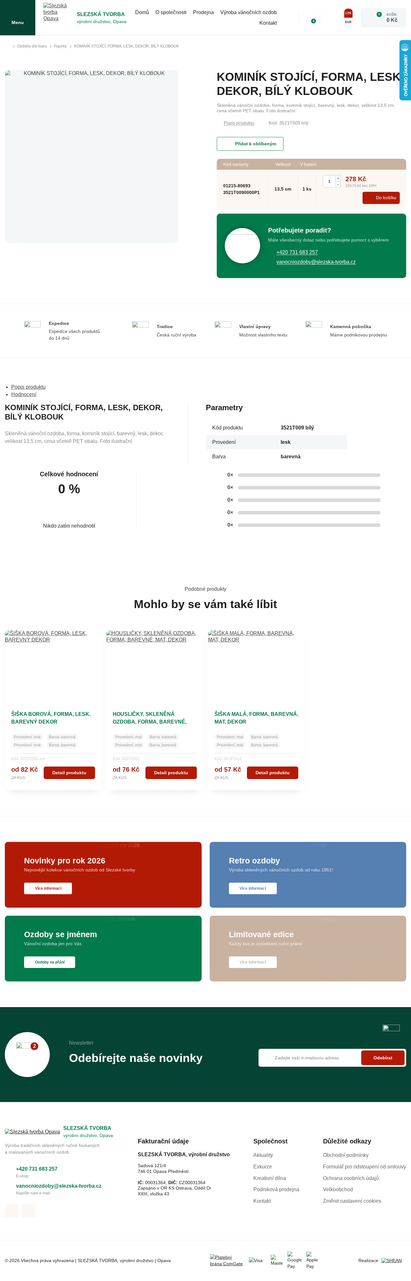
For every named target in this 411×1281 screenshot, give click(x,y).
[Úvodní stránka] (7, 46)
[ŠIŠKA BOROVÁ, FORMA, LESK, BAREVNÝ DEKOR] (53, 665)
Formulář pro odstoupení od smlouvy (364, 1166)
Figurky (60, 46)
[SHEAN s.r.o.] (393, 1261)
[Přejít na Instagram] (28, 1210)
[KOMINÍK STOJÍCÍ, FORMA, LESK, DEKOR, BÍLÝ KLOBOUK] (91, 156)
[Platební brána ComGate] (227, 1260)
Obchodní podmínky (346, 1155)
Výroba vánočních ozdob (248, 12)
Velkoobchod (338, 1189)
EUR (348, 22)
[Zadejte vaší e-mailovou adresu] (332, 1058)
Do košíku (386, 197)
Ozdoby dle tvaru (32, 46)
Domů (142, 12)
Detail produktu (69, 772)
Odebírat (382, 1057)
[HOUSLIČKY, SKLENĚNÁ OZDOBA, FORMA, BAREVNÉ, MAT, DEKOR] (154, 665)
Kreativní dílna (269, 1178)
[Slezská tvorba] (58, 18)
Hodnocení (23, 394)
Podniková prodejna (276, 1189)
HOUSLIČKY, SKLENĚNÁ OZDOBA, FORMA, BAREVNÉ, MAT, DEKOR (150, 721)
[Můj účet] (331, 17)
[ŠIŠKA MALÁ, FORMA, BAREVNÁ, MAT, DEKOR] (256, 665)
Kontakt (268, 23)
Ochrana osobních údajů (351, 1178)
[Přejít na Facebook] (11, 1210)
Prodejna (203, 12)
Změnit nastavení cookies (352, 1201)
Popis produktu (239, 122)
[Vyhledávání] (289, 17)
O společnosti (171, 12)
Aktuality (263, 1155)
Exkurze (262, 1166)
